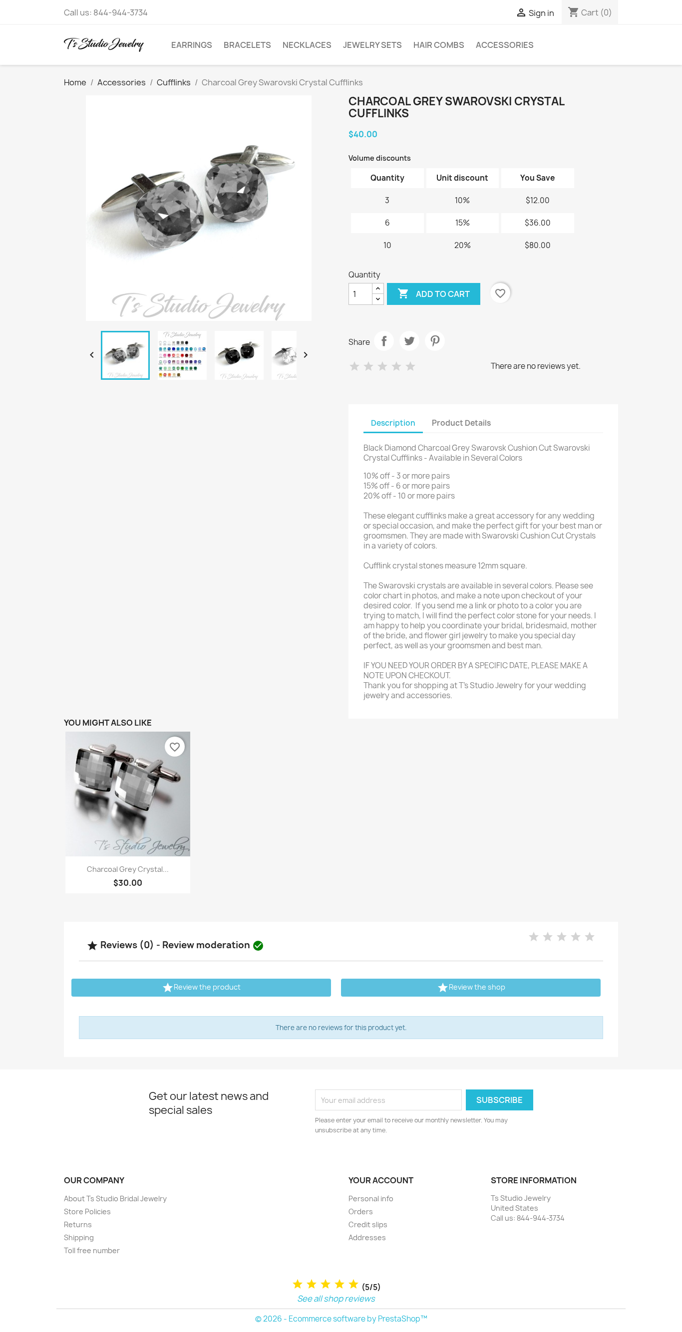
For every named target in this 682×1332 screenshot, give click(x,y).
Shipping (79, 1237)
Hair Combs (438, 44)
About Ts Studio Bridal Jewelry (115, 1198)
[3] (382, 366)
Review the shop (471, 988)
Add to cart (433, 293)
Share (384, 341)
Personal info (370, 1198)
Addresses (367, 1237)
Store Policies (87, 1211)
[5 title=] (353, 1284)
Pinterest (435, 341)
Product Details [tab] (461, 423)
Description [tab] (393, 423)
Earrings (191, 44)
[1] (354, 366)
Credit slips (367, 1224)
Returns (78, 1224)
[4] (396, 366)
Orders (360, 1211)
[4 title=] (339, 1284)
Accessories (505, 44)
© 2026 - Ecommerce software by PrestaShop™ (341, 1319)
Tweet (409, 341)
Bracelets (247, 44)
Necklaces (307, 44)
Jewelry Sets (372, 44)
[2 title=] (312, 1284)
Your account (380, 1180)
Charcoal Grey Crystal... (128, 869)
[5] (410, 366)
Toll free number (92, 1250)
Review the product (201, 988)
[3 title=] (326, 1284)
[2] (368, 366)
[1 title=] (298, 1284)
